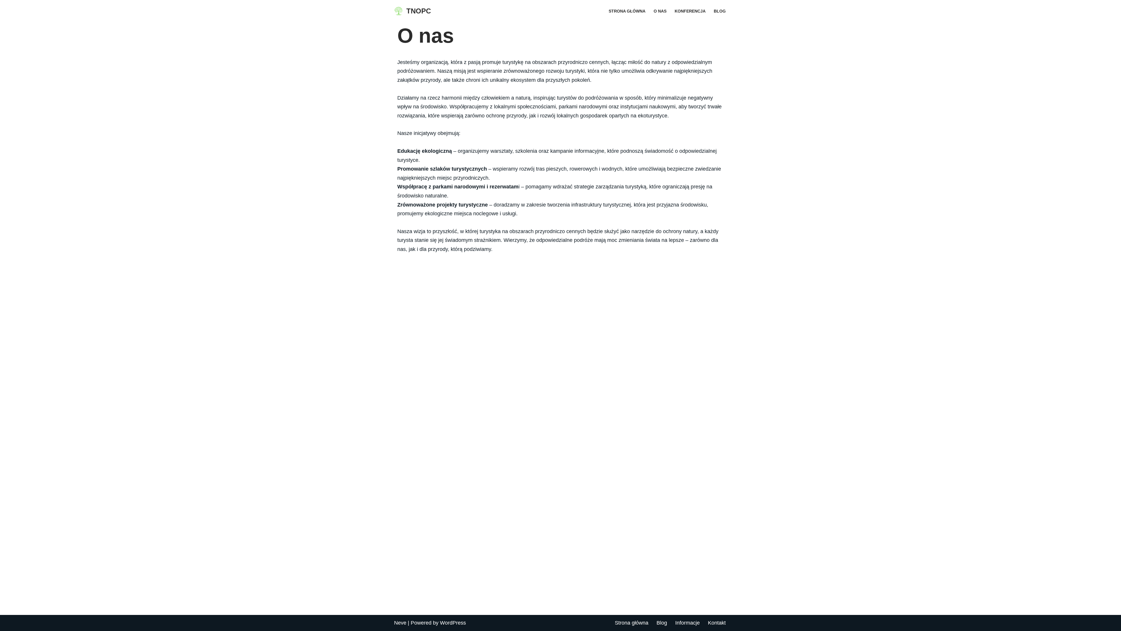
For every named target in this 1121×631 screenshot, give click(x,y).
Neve (400, 623)
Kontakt (717, 623)
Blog (720, 11)
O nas (660, 11)
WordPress (453, 623)
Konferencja (690, 11)
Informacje (687, 623)
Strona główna (627, 11)
